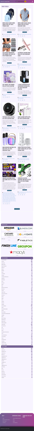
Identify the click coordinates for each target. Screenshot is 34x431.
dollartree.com (17, 357)
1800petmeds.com (17, 365)
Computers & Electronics (17, 276)
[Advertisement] (17, 217)
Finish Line (17, 295)
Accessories (5, 192)
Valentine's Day (17, 342)
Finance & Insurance (17, 293)
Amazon (4, 34)
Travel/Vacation (17, 339)
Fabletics (17, 377)
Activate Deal (9, 32)
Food (17, 299)
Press (14, 419)
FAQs (3, 418)
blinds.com (17, 354)
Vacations (17, 341)
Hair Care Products (9, 196)
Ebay (17, 368)
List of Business (15, 422)
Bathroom (4, 194)
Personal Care (17, 325)
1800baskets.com (17, 359)
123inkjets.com (17, 362)
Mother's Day (12, 94)
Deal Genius (17, 279)
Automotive (4, 193)
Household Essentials (12, 197)
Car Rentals (17, 273)
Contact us (4, 422)
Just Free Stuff (17, 374)
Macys (17, 316)
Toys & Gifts (6, 159)
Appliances (22, 97)
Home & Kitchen (8, 94)
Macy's (17, 363)
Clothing (7, 34)
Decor (17, 281)
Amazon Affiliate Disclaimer (17, 418)
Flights (17, 298)
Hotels (17, 307)
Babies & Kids (17, 264)
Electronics (26, 97)
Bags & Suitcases (12, 193)
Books (17, 272)
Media (14, 421)
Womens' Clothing (17, 344)
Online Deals (14, 34)
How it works (4, 421)
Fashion (17, 290)
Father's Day (10, 34)
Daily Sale (17, 278)
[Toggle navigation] (32, 1)
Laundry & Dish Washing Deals (17, 313)
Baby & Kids (7, 158)
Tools (17, 333)
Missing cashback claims (6, 419)
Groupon (17, 302)
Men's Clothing (17, 318)
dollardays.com (17, 351)
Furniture (5, 196)
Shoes (30, 126)
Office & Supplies (23, 159)
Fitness (17, 296)
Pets (17, 327)
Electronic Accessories (17, 287)
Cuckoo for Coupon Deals (4, 1)
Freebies (17, 301)
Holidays (17, 304)
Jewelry (17, 310)
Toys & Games (17, 336)
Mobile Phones (17, 319)
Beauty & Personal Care (9, 194)
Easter (6, 195)
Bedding (13, 194)
